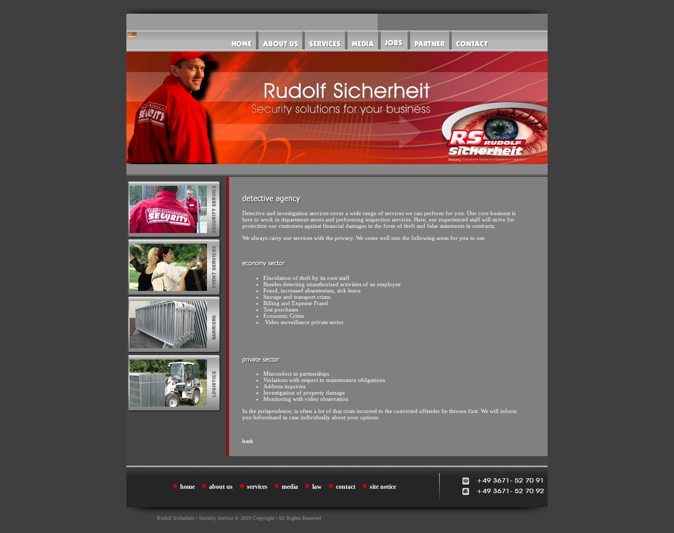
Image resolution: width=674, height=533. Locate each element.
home (187, 486)
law (317, 486)
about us (221, 486)
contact (345, 486)
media (290, 486)
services (257, 486)
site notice (383, 486)
